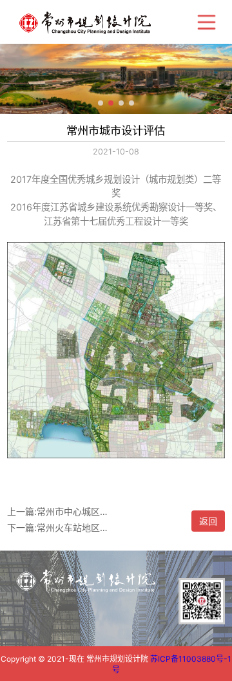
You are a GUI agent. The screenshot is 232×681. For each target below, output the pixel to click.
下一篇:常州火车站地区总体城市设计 (59, 527)
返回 (208, 521)
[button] (100, 103)
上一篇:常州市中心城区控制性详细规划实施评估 (59, 511)
